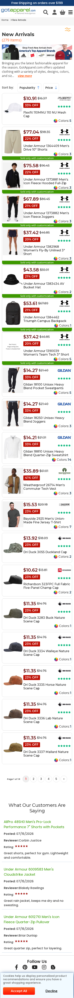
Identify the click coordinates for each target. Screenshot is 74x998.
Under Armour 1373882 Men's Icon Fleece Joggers (46, 215)
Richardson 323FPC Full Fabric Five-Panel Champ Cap (46, 586)
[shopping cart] (62, 12)
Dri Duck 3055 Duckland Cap (45, 552)
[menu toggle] (69, 12)
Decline (51, 991)
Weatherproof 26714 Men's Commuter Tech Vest (44, 487)
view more (25, 76)
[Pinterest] (25, 968)
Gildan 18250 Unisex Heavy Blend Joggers (43, 419)
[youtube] (34, 968)
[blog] (53, 968)
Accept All (19, 991)
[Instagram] (44, 968)
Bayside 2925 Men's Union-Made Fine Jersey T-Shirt (44, 520)
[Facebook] (16, 968)
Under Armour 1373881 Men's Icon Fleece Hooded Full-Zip (45, 181)
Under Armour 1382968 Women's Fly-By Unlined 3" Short (44, 250)
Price (49, 88)
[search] (45, 12)
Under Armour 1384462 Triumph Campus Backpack (44, 319)
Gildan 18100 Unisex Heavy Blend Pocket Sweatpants (43, 386)
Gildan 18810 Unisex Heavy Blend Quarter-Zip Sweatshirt (45, 453)
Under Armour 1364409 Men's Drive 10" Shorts (46, 147)
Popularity (28, 88)
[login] (54, 12)
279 (6, 40)
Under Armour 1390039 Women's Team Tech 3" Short (46, 352)
